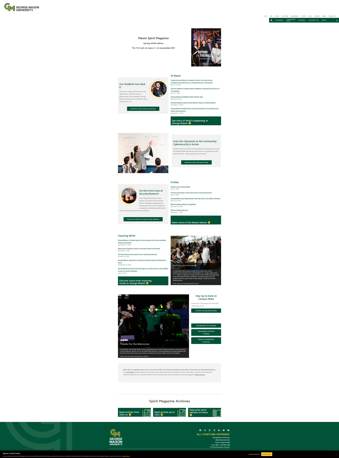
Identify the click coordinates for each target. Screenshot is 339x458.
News (310, 16)
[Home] (22, 7)
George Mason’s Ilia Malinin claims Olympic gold (187, 97)
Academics (279, 20)
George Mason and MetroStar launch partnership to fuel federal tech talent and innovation (195, 109)
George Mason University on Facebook (200, 430)
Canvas (277, 16)
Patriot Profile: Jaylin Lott (179, 210)
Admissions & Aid (291, 20)
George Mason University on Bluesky (228, 430)
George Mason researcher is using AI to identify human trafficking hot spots (142, 261)
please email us (200, 375)
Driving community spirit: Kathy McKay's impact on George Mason (193, 103)
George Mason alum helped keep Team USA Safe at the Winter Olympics (195, 198)
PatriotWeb (285, 16)
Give (271, 16)
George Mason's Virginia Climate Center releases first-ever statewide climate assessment (142, 241)
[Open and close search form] (337, 20)
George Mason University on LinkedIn (219, 430)
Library (324, 16)
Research (301, 20)
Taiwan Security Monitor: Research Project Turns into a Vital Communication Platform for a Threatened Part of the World (192, 81)
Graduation (332, 16)
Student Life (314, 20)
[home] (271, 20)
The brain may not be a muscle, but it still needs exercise (137, 254)
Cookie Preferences (254, 454)
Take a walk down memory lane (183, 265)
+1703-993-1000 (224, 445)
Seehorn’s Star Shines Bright (180, 187)
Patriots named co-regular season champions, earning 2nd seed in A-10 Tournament (195, 90)
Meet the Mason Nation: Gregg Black (183, 204)
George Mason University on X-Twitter (204, 430)
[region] (169, 454)
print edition (130, 372)
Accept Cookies (266, 454)
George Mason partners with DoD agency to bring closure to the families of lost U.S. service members (143, 269)
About (324, 20)
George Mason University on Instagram (214, 430)
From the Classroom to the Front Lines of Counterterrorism (191, 193)
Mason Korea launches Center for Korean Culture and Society (139, 248)
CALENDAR (317, 16)
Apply (265, 16)
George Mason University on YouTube (223, 430)
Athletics (303, 16)
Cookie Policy (126, 456)
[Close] (336, 454)
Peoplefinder (294, 16)
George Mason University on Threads (209, 430)
